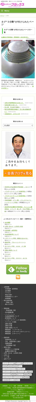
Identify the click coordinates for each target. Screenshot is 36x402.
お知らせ (6, 355)
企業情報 (6, 287)
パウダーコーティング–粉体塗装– (15, 191)
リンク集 (6, 357)
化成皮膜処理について (12, 234)
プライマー (5, 363)
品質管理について (10, 339)
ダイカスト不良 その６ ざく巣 (15, 246)
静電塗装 (26, 374)
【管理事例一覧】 (10, 345)
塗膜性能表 (8, 343)
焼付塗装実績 (8, 300)
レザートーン (21, 371)
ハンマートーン (10, 314)
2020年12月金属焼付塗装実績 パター (17, 187)
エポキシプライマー (7, 377)
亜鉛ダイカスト (19, 374)
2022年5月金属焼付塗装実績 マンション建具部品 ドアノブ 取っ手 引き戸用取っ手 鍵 (19, 209)
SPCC (23, 369)
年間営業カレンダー (11, 296)
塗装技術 (6, 308)
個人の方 (19, 369)
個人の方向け (9, 304)
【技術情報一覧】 (10, 310)
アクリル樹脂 (20, 363)
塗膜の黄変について (11, 250)
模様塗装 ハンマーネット (13, 329)
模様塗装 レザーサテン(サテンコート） (18, 331)
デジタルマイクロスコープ (9, 369)
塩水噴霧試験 (9, 312)
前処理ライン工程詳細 (12, 349)
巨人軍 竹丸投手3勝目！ (13, 107)
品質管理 (6, 337)
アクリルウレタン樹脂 (18, 377)
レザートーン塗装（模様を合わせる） (16, 238)
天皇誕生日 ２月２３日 (12, 114)
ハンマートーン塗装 (7, 374)
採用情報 (8, 298)
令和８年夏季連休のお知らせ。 (14, 103)
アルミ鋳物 (13, 380)
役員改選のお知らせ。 (12, 105)
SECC (18, 380)
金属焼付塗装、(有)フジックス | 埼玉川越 (12, 5)
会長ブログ (7, 359)
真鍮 (30, 374)
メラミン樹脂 (12, 363)
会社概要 (7, 222)
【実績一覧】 (9, 302)
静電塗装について (10, 318)
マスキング (14, 371)
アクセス (7, 254)
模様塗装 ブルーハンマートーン (15, 242)
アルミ (20, 366)
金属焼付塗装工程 (10, 351)
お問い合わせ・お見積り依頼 (14, 226)
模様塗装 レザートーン (13, 333)
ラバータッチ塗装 (10, 322)
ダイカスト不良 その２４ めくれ (16, 258)
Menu (6, 11)
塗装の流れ (7, 347)
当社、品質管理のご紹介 (13, 341)
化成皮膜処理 (6, 380)
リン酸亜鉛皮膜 (28, 371)
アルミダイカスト (28, 363)
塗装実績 (5, 366)
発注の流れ (8, 294)
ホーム (2, 15)
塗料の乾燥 (8, 324)
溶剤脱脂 (27, 377)
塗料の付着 (8, 325)
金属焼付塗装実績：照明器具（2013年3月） (15, 37)
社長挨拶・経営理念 (11, 230)
